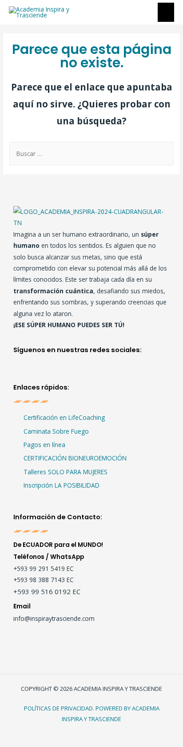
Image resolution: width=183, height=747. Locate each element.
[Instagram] (43, 371)
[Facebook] (25, 371)
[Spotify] (79, 371)
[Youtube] (61, 371)
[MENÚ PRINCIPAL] (166, 12)
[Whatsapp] (96, 371)
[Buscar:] (91, 153)
